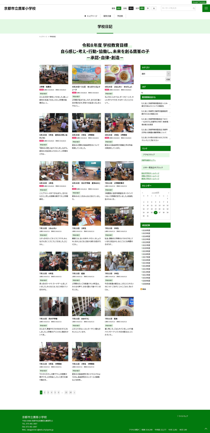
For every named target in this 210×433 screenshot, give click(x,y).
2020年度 (146, 248)
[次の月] (168, 192)
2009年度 (146, 280)
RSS (144, 289)
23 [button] (66, 392)
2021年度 (146, 245)
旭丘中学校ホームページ (150, 173)
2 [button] (44, 392)
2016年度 (146, 260)
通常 (118, 8)
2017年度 (146, 257)
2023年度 (146, 239)
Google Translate (199, 2)
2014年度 (146, 266)
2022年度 (146, 242)
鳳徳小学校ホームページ (150, 178)
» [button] (74, 392)
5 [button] (55, 392)
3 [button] (48, 392)
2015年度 (146, 263)
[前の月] (142, 192)
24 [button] (70, 392)
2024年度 (146, 236)
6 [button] (58, 392)
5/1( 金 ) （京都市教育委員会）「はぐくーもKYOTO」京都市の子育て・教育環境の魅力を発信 (155, 122)
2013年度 (146, 269)
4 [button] (51, 392)
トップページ (92, 16)
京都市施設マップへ (149, 160)
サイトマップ (183, 416)
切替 (168, 79)
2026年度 (146, 230)
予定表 (120, 16)
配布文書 (107, 16)
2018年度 (146, 254)
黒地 (131, 8)
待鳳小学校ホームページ (150, 176)
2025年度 (146, 233)
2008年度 (146, 283)
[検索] (193, 8)
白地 (125, 8)
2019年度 (146, 251)
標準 (142, 8)
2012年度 (146, 272)
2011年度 (146, 274)
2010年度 (146, 277)
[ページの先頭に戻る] (206, 429)
